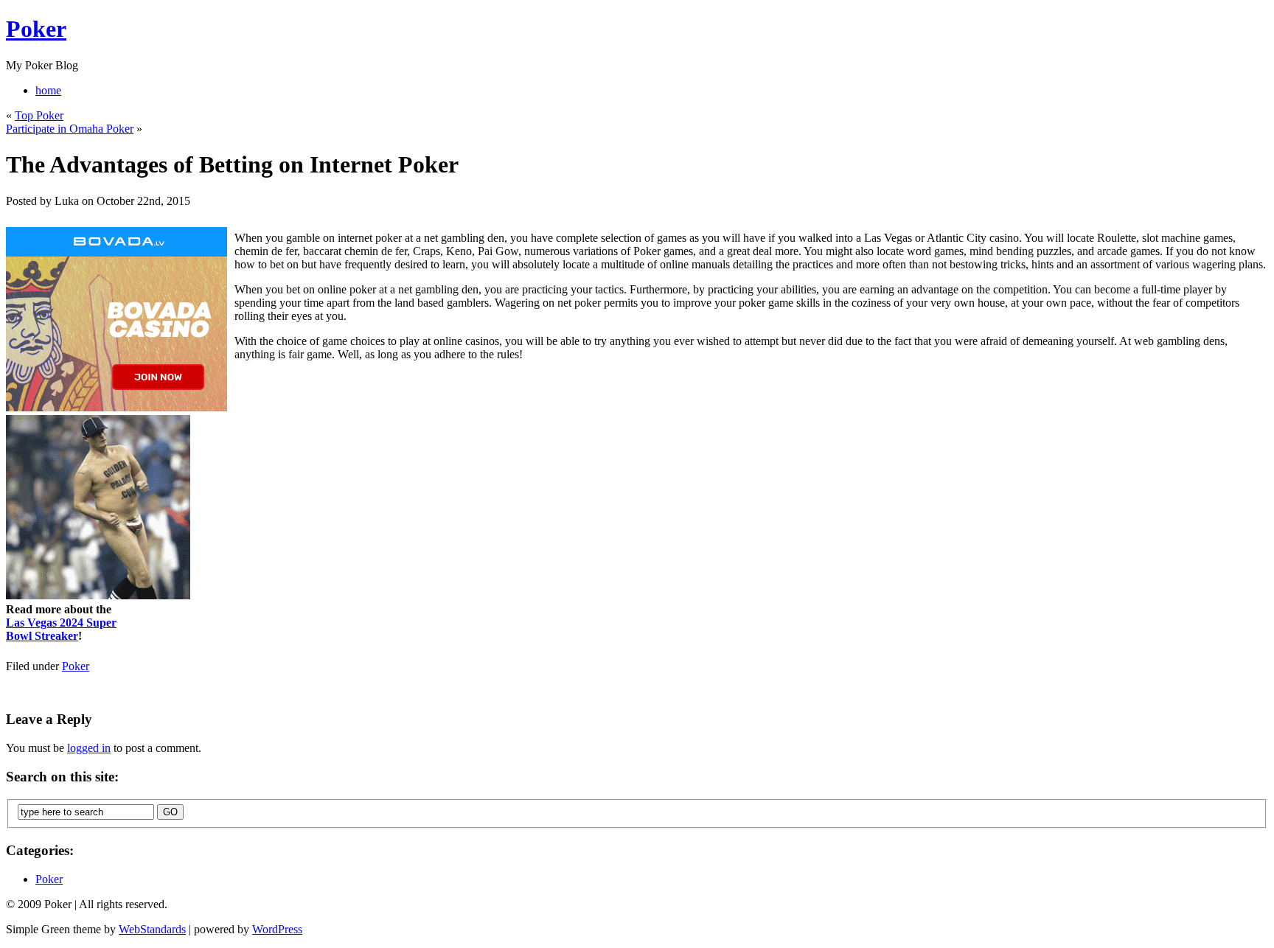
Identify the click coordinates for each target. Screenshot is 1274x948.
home (48, 90)
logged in (89, 748)
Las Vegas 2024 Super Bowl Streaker (61, 629)
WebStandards (152, 929)
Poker (36, 28)
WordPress (277, 929)
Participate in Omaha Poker (69, 128)
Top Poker (39, 115)
